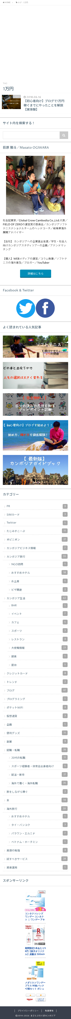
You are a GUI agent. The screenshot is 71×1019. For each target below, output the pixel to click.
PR (36, 506)
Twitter (36, 522)
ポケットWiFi (36, 707)
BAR (38, 605)
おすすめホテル (38, 573)
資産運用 (36, 867)
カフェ (38, 622)
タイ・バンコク (38, 825)
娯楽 (38, 656)
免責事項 (49, 1011)
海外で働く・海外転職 (38, 783)
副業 (36, 742)
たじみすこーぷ (36, 531)
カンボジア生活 (36, 598)
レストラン (38, 639)
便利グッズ (36, 733)
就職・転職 (36, 750)
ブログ (36, 690)
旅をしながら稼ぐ (36, 792)
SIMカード (36, 515)
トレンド (36, 682)
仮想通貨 (36, 716)
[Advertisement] (35, 42)
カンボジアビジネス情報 (36, 548)
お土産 (38, 581)
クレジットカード (36, 673)
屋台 (38, 665)
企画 (36, 724)
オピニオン (36, 539)
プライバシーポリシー (28, 1011)
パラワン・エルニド (38, 833)
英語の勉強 (36, 850)
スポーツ (38, 631)
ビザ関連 (38, 590)
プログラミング (36, 699)
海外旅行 (36, 809)
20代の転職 (38, 758)
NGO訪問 (38, 564)
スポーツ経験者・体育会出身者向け (38, 766)
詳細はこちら (36, 273)
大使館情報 (38, 648)
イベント (38, 614)
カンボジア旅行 (36, 557)
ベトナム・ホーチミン (38, 842)
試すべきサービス (36, 859)
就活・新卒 (38, 775)
